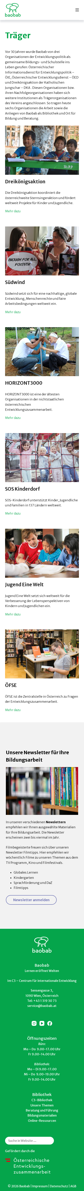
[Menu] (77, 10)
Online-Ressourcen (42, 1121)
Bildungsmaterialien (42, 1115)
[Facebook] (49, 1023)
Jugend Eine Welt (24, 585)
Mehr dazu (13, 211)
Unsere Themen (42, 1105)
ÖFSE (11, 685)
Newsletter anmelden (31, 900)
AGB (73, 1186)
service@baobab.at (41, 1006)
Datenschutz (59, 1186)
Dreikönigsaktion (25, 182)
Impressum (40, 1186)
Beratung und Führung (42, 1110)
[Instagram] (34, 1023)
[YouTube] (41, 1023)
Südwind (15, 282)
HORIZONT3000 (23, 383)
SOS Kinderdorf (22, 489)
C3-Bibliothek (41, 1100)
